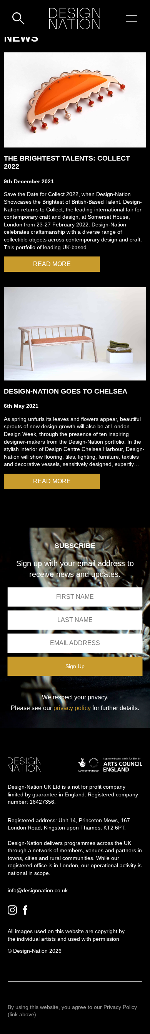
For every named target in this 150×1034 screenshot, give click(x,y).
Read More (52, 264)
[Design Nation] (24, 764)
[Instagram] (12, 910)
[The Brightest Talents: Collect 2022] (75, 99)
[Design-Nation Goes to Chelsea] (75, 333)
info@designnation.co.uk (38, 890)
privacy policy (72, 708)
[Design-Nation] (74, 18)
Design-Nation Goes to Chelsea (65, 391)
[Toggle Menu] (131, 18)
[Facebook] (25, 910)
